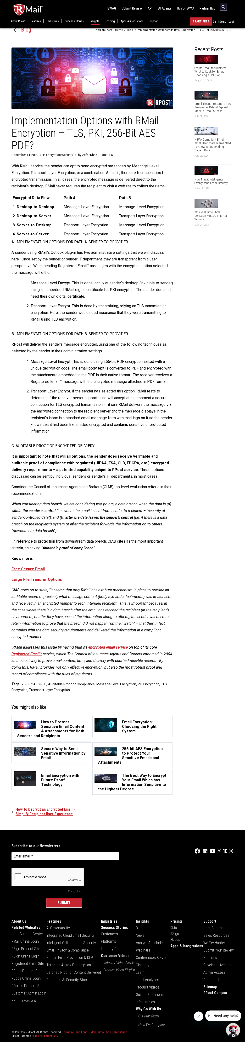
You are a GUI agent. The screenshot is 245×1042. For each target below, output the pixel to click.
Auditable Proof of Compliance (71, 684)
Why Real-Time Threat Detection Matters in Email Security (211, 215)
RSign (174, 933)
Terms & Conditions (74, 1032)
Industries (53, 21)
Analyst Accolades (150, 943)
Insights (94, 21)
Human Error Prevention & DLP (69, 957)
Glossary (142, 965)
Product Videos (148, 987)
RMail (174, 928)
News (140, 935)
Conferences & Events (153, 957)
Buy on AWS (185, 8)
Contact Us (212, 980)
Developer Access (217, 965)
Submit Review (132, 8)
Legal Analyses (147, 980)
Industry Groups (113, 949)
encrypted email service (108, 647)
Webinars (143, 950)
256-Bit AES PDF (34, 684)
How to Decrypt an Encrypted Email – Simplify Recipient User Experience (46, 811)
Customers (109, 934)
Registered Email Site (27, 963)
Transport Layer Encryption (49, 690)
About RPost (18, 21)
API (150, 8)
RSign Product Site (25, 949)
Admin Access (214, 972)
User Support (213, 928)
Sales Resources (216, 935)
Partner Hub (207, 8)
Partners (210, 957)
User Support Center (27, 934)
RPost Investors (23, 1000)
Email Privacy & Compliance (67, 950)
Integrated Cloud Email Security (70, 935)
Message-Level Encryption (116, 684)
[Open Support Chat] (233, 1030)
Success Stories (74, 21)
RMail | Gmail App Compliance (108, 1032)
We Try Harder (214, 943)
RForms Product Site (27, 986)
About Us (18, 921)
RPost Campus (215, 992)
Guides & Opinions (150, 994)
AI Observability (58, 928)
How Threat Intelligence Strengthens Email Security (211, 181)
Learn (140, 972)
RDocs (175, 939)
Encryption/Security (59, 155)
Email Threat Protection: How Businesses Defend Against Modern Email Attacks (213, 107)
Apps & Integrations (132, 21)
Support (154, 21)
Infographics (145, 1002)
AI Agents (165, 8)
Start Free (201, 21)
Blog (25, 29)
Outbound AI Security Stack (67, 980)
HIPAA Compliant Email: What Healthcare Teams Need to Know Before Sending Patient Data (213, 145)
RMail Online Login (25, 941)
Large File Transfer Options (36, 579)
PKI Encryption (148, 684)
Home (119, 30)
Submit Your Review (218, 950)
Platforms (108, 941)
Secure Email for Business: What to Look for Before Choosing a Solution (211, 71)
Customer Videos (115, 955)
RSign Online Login (25, 956)
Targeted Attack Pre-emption (68, 965)
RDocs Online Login (26, 978)
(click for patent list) (44, 1035)
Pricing (110, 21)
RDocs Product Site (26, 971)
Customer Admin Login (28, 993)
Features (36, 21)
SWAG (111, 8)
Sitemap (210, 986)
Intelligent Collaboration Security (71, 943)
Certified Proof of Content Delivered (73, 972)
